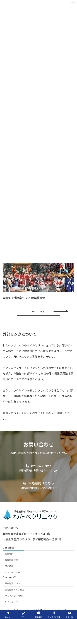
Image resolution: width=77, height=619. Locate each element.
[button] (38, 311)
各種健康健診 (11, 560)
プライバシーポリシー (15, 596)
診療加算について (13, 583)
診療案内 (9, 554)
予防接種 (9, 566)
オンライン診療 (12, 572)
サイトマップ (11, 602)
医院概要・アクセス (14, 589)
